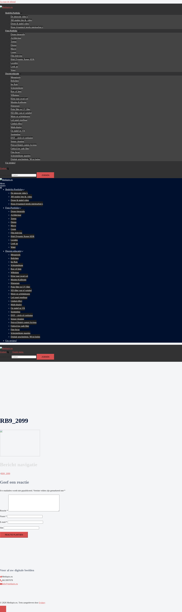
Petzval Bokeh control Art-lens (24, 145)
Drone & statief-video (20, 23)
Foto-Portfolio (11, 31)
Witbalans (15, 95)
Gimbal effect (16, 123)
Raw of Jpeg (16, 91)
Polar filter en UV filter (20, 109)
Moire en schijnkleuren (20, 116)
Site (1, 528)
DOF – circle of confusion (22, 138)
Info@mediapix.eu (10, 584)
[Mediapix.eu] (6, 7)
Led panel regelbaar (19, 120)
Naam (3, 516)
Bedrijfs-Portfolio (12, 13)
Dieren (13, 45)
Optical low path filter (20, 148)
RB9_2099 (5, 473)
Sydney (42, 603)
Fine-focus (15, 152)
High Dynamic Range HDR (22, 59)
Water (13, 70)
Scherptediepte (17, 88)
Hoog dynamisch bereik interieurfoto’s (27, 27)
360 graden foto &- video (21, 20)
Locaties (14, 63)
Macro (13, 49)
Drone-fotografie (18, 34)
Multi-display (16, 127)
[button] (6, 168)
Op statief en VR (18, 131)
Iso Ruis (14, 84)
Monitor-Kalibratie (18, 102)
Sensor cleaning (17, 141)
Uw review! (10, 163)
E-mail (3, 522)
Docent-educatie (12, 73)
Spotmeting (15, 134)
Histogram (15, 106)
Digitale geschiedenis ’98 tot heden (25, 159)
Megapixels (15, 77)
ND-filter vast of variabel (21, 113)
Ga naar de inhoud (8, 2)
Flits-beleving (16, 56)
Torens (13, 41)
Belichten (15, 81)
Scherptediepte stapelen (20, 156)
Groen (13, 52)
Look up (14, 66)
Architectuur (16, 38)
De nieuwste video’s (19, 16)
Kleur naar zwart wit (19, 98)
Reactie (4, 511)
